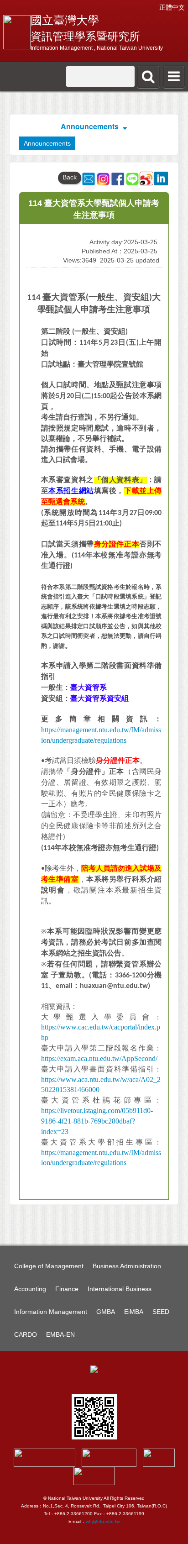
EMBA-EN (60, 1334)
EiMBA (133, 1311)
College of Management (49, 1266)
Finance (66, 1288)
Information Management (50, 1311)
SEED (160, 1311)
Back (70, 177)
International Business (119, 1288)
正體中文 (172, 7)
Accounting (30, 1288)
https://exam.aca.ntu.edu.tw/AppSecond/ (99, 1058)
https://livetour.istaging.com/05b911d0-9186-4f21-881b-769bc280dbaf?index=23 (97, 1121)
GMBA (105, 1311)
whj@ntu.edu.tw (103, 1521)
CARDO (25, 1334)
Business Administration (127, 1266)
